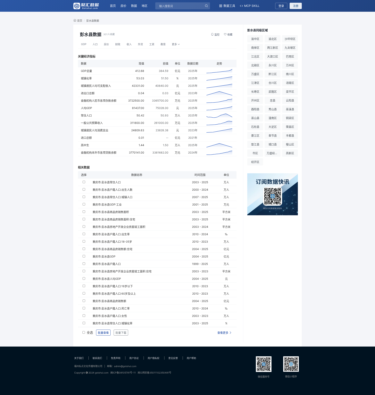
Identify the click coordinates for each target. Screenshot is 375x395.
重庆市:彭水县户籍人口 (107, 263)
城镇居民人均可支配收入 (96, 85)
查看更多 (223, 332)
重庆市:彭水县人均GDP (107, 278)
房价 (123, 6)
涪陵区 (290, 82)
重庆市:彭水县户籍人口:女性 (110, 315)
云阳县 (290, 100)
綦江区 (255, 135)
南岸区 (255, 47)
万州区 (290, 65)
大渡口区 (272, 56)
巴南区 (290, 56)
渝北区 (273, 38)
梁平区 (290, 91)
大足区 (273, 126)
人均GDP (86, 108)
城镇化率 (86, 78)
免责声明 (115, 358)
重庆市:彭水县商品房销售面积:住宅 (114, 219)
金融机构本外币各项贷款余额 (98, 152)
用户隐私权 (153, 358)
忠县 (272, 100)
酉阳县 (255, 109)
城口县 (273, 144)
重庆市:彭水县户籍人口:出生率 (111, 234)
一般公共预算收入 (92, 122)
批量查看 (103, 332)
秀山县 (273, 109)
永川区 (273, 65)
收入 (129, 44)
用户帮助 (191, 358)
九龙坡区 (290, 47)
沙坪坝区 (290, 38)
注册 (295, 5)
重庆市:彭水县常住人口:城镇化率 (112, 323)
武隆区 (273, 91)
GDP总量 (86, 70)
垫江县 (255, 144)
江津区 (255, 82)
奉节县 (273, 135)
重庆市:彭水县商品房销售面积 (111, 212)
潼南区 (273, 118)
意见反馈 (173, 358)
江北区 (255, 56)
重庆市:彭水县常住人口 (107, 182)
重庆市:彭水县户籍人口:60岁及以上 (114, 293)
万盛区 (255, 74)
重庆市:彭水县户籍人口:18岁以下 (113, 286)
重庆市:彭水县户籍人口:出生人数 (112, 189)
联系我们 (97, 358)
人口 (95, 44)
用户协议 (134, 358)
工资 (151, 44)
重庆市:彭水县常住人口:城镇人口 (112, 197)
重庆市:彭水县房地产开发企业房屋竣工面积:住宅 (122, 271)
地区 (144, 6)
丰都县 (290, 135)
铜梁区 (290, 118)
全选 (90, 332)
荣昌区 (290, 126)
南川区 (290, 74)
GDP (83, 44)
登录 (281, 5)
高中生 (85, 145)
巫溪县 (290, 109)
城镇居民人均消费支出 (94, 130)
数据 (134, 6)
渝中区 (255, 38)
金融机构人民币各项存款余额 (98, 100)
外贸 (140, 44)
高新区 (290, 153)
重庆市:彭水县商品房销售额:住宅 (112, 249)
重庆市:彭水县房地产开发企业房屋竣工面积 (119, 226)
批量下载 (120, 332)
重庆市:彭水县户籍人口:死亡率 (111, 308)
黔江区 (273, 74)
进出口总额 (88, 93)
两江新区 (272, 47)
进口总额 (86, 137)
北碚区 (255, 65)
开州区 (255, 100)
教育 (163, 44)
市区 (255, 153)
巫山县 (255, 118)
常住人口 (86, 115)
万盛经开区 (273, 153)
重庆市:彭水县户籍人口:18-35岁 (112, 241)
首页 (113, 6)
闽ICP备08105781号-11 (123, 372)
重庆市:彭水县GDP (104, 256)
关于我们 (79, 358)
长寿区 (255, 91)
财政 (117, 44)
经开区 (255, 162)
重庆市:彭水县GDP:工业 (107, 204)
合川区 (273, 82)
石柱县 (255, 126)
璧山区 (290, 144)
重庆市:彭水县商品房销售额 (109, 301)
